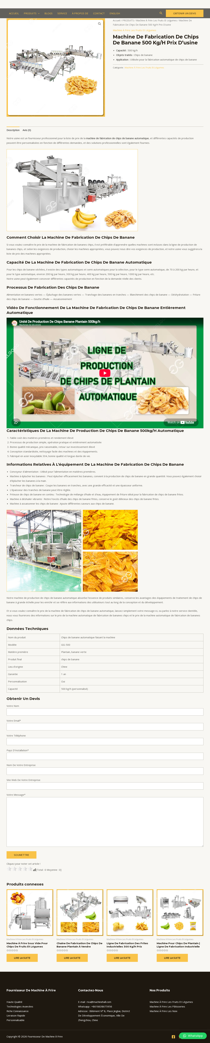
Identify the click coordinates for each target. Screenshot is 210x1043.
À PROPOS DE (80, 13)
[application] (38, 13)
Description (13, 130)
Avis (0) (27, 130)
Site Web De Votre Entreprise (23, 780)
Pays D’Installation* (18, 750)
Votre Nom (13, 705)
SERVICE (62, 13)
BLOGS (48, 13)
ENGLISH (115, 13)
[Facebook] (173, 1037)
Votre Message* (16, 794)
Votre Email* (14, 720)
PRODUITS (30, 13)
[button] (193, 1036)
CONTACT (99, 13)
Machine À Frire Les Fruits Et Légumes (156, 20)
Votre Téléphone (16, 735)
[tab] (13, 130)
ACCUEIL (14, 13)
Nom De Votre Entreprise (21, 765)
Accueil (116, 20)
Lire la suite (22, 957)
